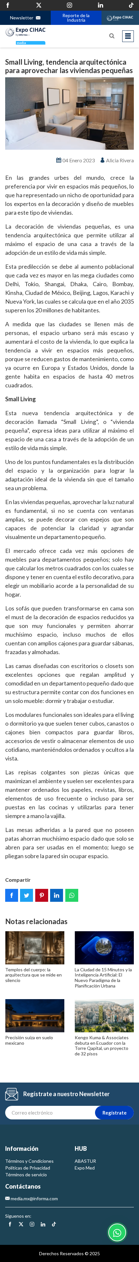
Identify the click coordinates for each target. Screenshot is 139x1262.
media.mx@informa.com (34, 1198)
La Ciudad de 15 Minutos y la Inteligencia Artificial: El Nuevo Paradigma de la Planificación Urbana (103, 977)
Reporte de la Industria (76, 18)
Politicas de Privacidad (27, 1167)
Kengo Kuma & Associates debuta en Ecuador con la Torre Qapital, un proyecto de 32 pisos (102, 1045)
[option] (69, 113)
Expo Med (85, 1167)
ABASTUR (85, 1161)
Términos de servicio (26, 1174)
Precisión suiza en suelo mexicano (29, 1040)
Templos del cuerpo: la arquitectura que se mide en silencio (33, 975)
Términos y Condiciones (29, 1161)
